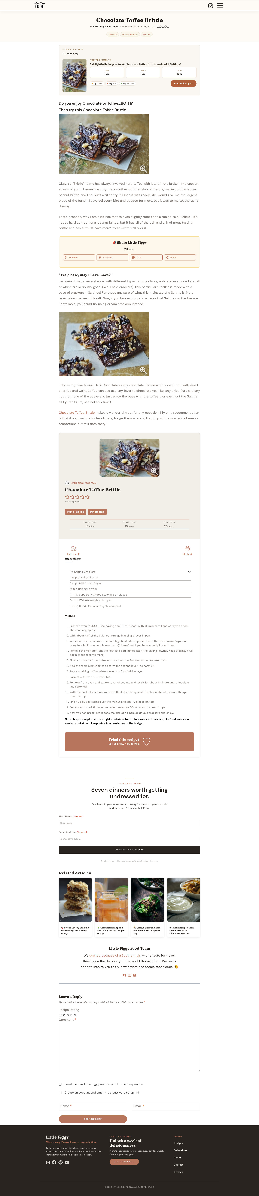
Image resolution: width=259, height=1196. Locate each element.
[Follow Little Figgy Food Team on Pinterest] (134, 976)
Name (66, 1106)
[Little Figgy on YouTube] (66, 1162)
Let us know (116, 744)
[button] (158, 26)
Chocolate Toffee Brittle (77, 413)
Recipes (146, 34)
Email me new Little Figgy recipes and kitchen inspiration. (104, 1084)
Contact (178, 1164)
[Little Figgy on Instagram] (48, 1162)
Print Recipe (75, 512)
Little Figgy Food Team (129, 948)
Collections (180, 1150)
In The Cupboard (130, 34)
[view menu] (220, 5)
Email (138, 1106)
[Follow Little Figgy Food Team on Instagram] (129, 976)
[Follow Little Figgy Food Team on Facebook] (124, 976)
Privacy (178, 1171)
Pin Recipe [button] (97, 512)
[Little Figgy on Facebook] (54, 1162)
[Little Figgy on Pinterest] (60, 1162)
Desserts (113, 34)
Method (187, 554)
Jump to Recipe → (183, 83)
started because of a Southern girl (115, 955)
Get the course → (124, 1162)
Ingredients (73, 554)
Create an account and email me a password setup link (102, 1092)
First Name (71, 816)
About (177, 1157)
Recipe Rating (69, 1010)
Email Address (73, 832)
